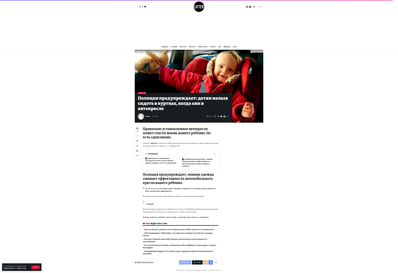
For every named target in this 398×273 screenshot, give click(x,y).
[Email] (221, 116)
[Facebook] (140, 6)
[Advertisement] (199, 29)
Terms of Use (21, 268)
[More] (227, 116)
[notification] (247, 7)
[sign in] (136, 6)
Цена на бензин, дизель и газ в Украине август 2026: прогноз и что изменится (179, 229)
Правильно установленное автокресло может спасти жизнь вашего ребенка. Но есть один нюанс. (161, 160)
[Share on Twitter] (218, 116)
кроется (154, 143)
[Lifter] (199, 7)
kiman (147, 116)
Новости (142, 93)
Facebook (150, 204)
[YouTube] (145, 6)
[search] (250, 7)
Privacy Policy (8, 268)
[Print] (224, 116)
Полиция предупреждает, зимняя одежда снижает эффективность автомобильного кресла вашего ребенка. (197, 162)
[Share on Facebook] (214, 116)
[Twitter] (142, 6)
